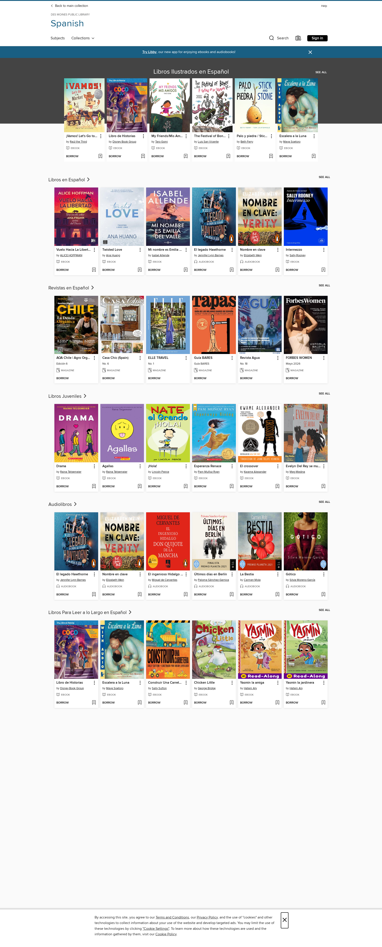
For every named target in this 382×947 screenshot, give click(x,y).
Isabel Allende (160, 255)
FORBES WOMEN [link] (299, 358)
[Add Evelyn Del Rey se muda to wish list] (323, 487)
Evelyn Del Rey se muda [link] (303, 466)
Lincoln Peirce (160, 472)
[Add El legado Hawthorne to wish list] (231, 270)
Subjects (58, 38)
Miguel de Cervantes (164, 580)
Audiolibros (60, 504)
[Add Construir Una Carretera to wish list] (185, 703)
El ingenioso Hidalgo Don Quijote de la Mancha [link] (166, 574)
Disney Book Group (124, 141)
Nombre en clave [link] (252, 250)
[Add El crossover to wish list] (277, 487)
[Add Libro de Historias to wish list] (143, 156)
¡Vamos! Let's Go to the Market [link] (82, 136)
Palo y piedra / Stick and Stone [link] (253, 136)
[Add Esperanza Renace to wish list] (231, 487)
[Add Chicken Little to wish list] (231, 703)
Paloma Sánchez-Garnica (213, 580)
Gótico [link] (291, 574)
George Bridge (207, 688)
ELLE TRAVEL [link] (158, 358)
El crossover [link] (249, 466)
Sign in (317, 38)
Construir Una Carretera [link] (166, 683)
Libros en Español (67, 180)
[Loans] (298, 39)
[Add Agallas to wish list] (139, 487)
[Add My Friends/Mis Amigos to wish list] (185, 156)
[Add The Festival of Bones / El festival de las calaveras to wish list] (228, 156)
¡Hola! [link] (152, 466)
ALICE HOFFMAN (71, 255)
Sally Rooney (298, 255)
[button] (278, 39)
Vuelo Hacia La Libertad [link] (74, 250)
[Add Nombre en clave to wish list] (277, 270)
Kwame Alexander (255, 472)
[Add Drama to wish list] (94, 487)
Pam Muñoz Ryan (209, 472)
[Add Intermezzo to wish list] (323, 270)
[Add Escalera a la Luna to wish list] (313, 156)
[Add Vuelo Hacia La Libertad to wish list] (94, 270)
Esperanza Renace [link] (207, 466)
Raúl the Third (78, 141)
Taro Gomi (161, 141)
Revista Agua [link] (250, 358)
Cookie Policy (165, 934)
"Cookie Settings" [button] (156, 928)
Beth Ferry (247, 141)
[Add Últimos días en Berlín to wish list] (231, 595)
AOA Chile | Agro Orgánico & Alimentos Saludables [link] (74, 358)
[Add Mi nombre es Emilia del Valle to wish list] (185, 270)
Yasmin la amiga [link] (252, 683)
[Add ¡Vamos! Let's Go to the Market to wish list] (100, 156)
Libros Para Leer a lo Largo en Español (88, 613)
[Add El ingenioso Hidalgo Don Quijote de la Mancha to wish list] (185, 595)
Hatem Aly (250, 688)
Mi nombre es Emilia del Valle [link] (166, 250)
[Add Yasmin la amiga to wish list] (277, 703)
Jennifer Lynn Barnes (210, 255)
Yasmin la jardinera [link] (300, 683)
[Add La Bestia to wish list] (277, 595)
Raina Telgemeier (70, 472)
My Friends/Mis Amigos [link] (167, 136)
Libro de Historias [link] (122, 136)
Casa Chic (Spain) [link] (115, 358)
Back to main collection (71, 6)
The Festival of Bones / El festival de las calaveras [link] (210, 136)
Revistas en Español (69, 288)
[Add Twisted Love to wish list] (139, 270)
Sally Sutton (159, 688)
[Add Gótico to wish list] (323, 595)
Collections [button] (81, 38)
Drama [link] (61, 466)
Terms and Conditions (172, 917)
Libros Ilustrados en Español (191, 72)
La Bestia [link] (247, 574)
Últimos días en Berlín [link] (210, 574)
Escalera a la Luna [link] (292, 136)
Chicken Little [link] (204, 683)
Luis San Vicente (208, 141)
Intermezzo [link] (294, 250)
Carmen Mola (252, 580)
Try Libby (149, 52)
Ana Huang (113, 255)
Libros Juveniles (65, 396)
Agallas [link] (107, 466)
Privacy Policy (207, 917)
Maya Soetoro (291, 141)
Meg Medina (297, 472)
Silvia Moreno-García (302, 580)
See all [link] (321, 72)
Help (324, 6)
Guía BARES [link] (203, 358)
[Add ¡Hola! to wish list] (185, 487)
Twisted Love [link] (112, 250)
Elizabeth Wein (253, 255)
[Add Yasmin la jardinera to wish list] (323, 703)
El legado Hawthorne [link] (210, 250)
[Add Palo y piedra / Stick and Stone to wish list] (271, 156)
